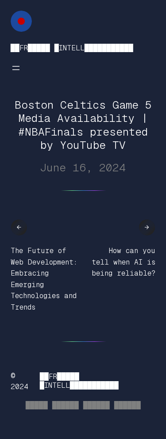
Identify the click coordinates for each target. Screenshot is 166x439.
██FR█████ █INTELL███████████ (72, 48)
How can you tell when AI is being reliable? (123, 261)
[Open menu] (16, 68)
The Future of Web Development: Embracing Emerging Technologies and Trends (44, 278)
